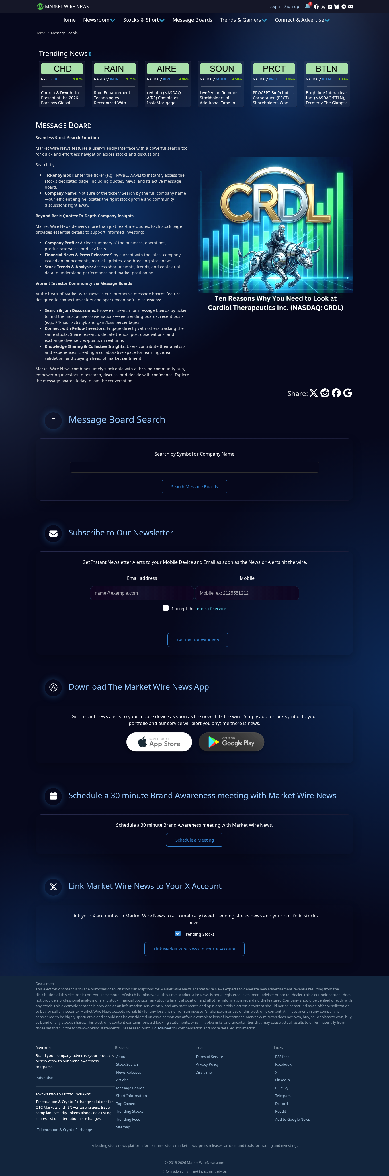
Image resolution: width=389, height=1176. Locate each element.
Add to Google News (292, 1119)
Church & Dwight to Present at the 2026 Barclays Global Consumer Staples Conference (60, 103)
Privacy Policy (207, 1064)
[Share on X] (313, 394)
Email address (142, 578)
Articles (122, 1079)
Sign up (291, 6)
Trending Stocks (199, 934)
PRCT (273, 79)
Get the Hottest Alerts (198, 640)
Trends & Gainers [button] (240, 19)
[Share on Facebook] (336, 394)
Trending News (63, 53)
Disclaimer (204, 1072)
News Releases (128, 1072)
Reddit (280, 1111)
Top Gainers (126, 1103)
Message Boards (192, 19)
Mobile (247, 578)
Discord (281, 1103)
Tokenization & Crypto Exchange (64, 1129)
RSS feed (282, 1056)
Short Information (131, 1095)
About (121, 1056)
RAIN (114, 79)
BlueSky (281, 1087)
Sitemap (123, 1127)
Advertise (45, 1077)
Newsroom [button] (96, 19)
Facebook (283, 1064)
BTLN (326, 79)
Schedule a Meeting (194, 840)
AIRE (167, 79)
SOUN (221, 79)
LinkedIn (282, 1079)
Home (68, 19)
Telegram (283, 1095)
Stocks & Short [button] (141, 19)
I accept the (199, 608)
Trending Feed (128, 1119)
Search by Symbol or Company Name (194, 454)
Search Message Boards (194, 486)
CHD (55, 79)
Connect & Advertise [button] (299, 19)
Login (274, 6)
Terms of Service (209, 1056)
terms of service (211, 608)
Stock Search (127, 1064)
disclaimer (162, 1028)
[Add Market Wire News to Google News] (347, 394)
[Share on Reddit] (325, 394)
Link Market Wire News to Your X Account (194, 949)
